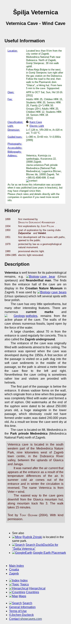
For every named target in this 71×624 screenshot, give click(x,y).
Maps (22, 596)
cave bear (47, 276)
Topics (24, 584)
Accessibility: (15, 147)
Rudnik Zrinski (32, 537)
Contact (25, 618)
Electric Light (37, 125)
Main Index (16, 565)
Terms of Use (18, 611)
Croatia (14, 569)
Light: (11, 125)
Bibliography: (15, 151)
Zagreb (14, 573)
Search (27, 603)
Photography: (15, 143)
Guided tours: (15, 136)
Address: (12, 155)
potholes (31, 315)
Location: (13, 50)
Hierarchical (37, 588)
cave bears (58, 292)
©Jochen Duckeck (21, 614)
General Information (22, 607)
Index (24, 580)
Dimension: (14, 129)
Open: (11, 92)
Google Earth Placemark (49, 552)
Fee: (10, 99)
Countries (32, 592)
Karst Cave (36, 122)
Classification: (15, 122)
